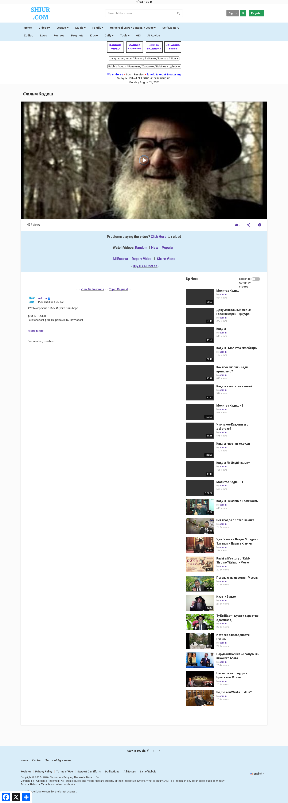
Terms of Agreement (58, 760)
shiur (159, 780)
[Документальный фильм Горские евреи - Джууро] (200, 316)
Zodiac (28, 35)
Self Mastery (170, 27)
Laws (43, 35)
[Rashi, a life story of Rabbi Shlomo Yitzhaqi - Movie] (200, 565)
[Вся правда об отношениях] (200, 526)
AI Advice (153, 35)
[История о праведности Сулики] (200, 641)
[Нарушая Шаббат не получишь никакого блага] (200, 660)
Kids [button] (93, 35)
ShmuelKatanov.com (39, 791)
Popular (168, 248)
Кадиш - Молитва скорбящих (236, 348)
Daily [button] (108, 35)
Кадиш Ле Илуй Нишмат (233, 462)
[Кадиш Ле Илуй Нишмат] (200, 469)
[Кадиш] (200, 335)
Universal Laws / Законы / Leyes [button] (131, 27)
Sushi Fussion (135, 74)
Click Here (159, 237)
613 (138, 35)
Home (28, 27)
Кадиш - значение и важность (237, 501)
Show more (35, 331)
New (154, 248)
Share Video (166, 259)
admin (42, 298)
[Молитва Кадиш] (200, 297)
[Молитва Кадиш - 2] (200, 412)
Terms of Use (64, 771)
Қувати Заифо (226, 596)
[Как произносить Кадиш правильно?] (200, 373)
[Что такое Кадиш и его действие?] (200, 431)
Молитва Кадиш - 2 (229, 405)
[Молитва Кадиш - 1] (200, 488)
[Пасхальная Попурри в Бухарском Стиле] (200, 679)
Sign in (233, 13)
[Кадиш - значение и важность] (200, 507)
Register (256, 13)
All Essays (120, 259)
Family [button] (96, 27)
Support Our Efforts (89, 771)
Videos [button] (43, 27)
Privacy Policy (43, 771)
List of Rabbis (148, 771)
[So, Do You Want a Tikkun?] (200, 698)
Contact (37, 760)
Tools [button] (123, 35)
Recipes (59, 35)
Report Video (142, 259)
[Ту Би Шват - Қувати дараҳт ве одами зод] (200, 622)
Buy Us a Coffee (145, 266)
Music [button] (79, 27)
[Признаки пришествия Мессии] (200, 584)
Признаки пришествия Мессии (237, 577)
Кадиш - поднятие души (233, 443)
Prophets (77, 35)
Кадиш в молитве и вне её (234, 386)
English (258, 773)
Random (141, 248)
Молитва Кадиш (227, 290)
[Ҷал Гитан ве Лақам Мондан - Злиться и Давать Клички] (200, 545)
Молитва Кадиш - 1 (229, 482)
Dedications (112, 771)
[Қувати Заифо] (200, 603)
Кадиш (221, 329)
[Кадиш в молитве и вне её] (200, 392)
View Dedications (92, 289)
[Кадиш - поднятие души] (200, 450)
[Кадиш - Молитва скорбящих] (200, 354)
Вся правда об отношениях (235, 520)
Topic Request (118, 289)
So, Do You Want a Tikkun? (234, 692)
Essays (61, 27)
